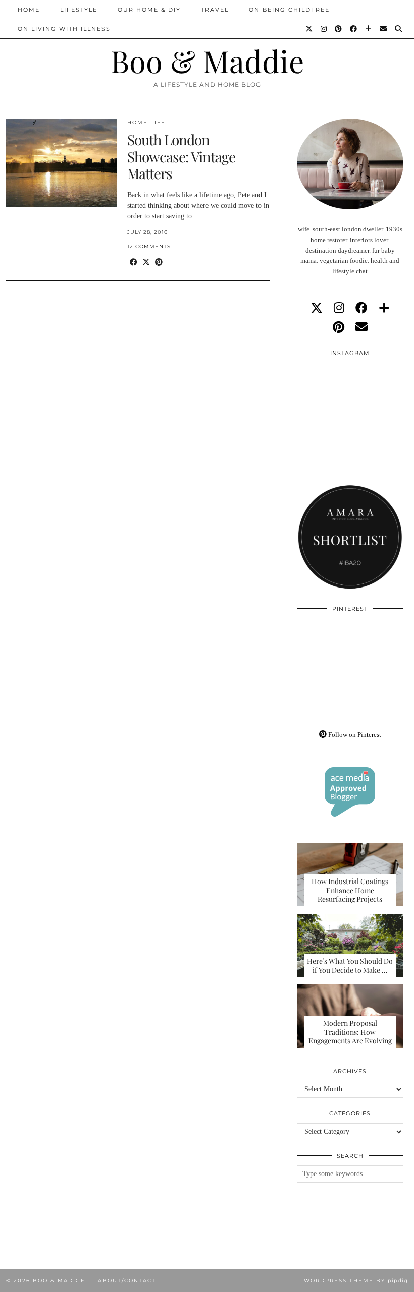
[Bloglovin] (369, 28)
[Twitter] (309, 28)
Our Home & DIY (149, 9)
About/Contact (127, 1280)
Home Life (146, 122)
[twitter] (316, 308)
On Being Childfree (289, 9)
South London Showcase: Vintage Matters (181, 156)
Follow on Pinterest (354, 734)
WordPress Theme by (356, 1280)
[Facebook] (354, 28)
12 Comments (149, 246)
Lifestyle (78, 9)
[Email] (384, 28)
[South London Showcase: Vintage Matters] (61, 163)
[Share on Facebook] (133, 262)
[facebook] (361, 308)
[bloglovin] (384, 308)
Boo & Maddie (207, 60)
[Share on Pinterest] (158, 262)
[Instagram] (324, 28)
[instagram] (339, 308)
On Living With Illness (64, 28)
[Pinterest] (339, 28)
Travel (215, 9)
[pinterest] (338, 327)
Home (29, 9)
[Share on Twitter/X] (146, 262)
